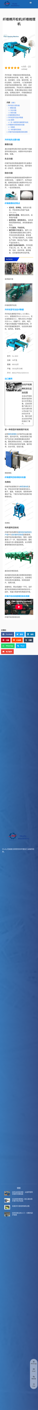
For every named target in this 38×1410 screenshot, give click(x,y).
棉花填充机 (24, 487)
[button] (30, 2)
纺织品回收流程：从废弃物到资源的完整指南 (22, 1193)
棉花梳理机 (12, 434)
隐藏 (13, 102)
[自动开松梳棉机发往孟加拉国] (19, 403)
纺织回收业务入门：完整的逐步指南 (22, 1214)
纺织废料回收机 (17, 535)
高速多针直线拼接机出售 (21, 1206)
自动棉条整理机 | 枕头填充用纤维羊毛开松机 (22, 1200)
